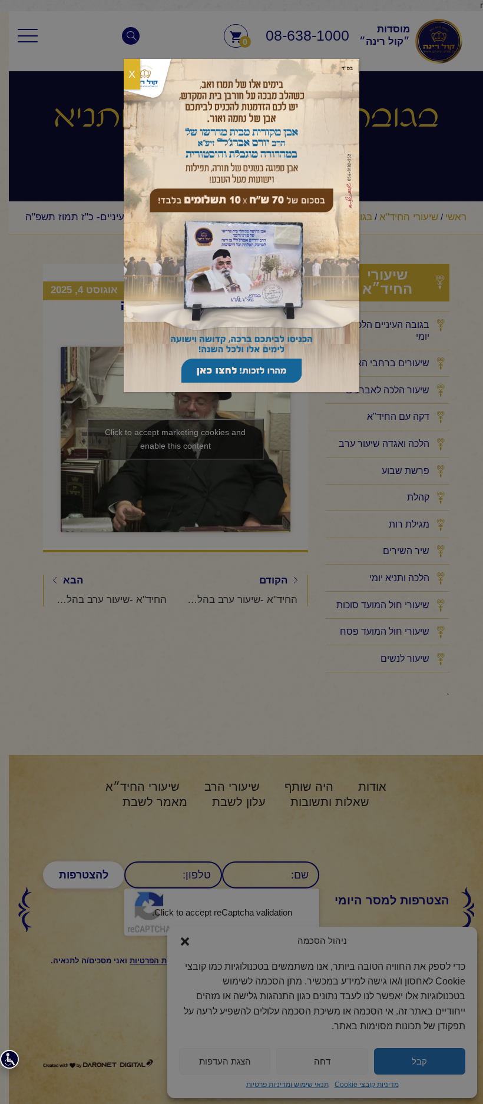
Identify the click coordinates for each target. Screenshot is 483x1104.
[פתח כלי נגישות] (9, 1059)
